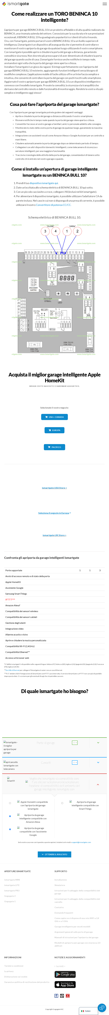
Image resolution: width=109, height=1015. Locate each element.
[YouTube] (68, 996)
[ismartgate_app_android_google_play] (65, 974)
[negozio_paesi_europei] (54, 435)
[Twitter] (62, 996)
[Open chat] (102, 1008)
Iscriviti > (60, 966)
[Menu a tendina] (104, 4)
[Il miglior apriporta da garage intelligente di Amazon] (54, 473)
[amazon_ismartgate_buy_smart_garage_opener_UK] (54, 520)
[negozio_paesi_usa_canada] (54, 422)
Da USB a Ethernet (12, 670)
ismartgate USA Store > (54, 487)
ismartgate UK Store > (54, 535)
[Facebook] (56, 996)
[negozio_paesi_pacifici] (54, 452)
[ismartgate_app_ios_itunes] (65, 984)
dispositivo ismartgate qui (44, 183)
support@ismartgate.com (81, 842)
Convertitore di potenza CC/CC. (53, 204)
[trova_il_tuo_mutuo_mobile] (54, 697)
